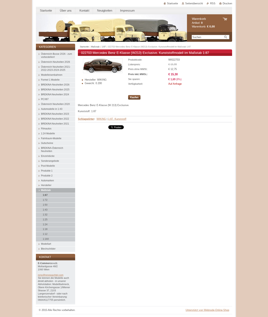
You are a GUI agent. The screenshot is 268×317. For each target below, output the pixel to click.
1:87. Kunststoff (117, 118)
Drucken (227, 3)
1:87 (104, 46)
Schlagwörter (86, 118)
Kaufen (134, 97)
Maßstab (95, 46)
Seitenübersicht (194, 3)
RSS (212, 3)
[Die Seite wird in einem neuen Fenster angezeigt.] (103, 72)
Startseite (172, 3)
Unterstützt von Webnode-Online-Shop (207, 310)
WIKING (101, 118)
